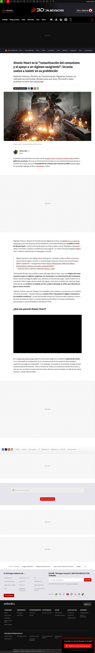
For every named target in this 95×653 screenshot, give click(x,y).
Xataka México (8, 636)
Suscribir (87, 580)
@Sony (49, 264)
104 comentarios (21, 88)
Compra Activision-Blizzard (39, 589)
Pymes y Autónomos (83, 616)
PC (39, 449)
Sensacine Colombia (32, 639)
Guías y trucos (14, 20)
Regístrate (85, 10)
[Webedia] (9, 604)
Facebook (29, 88)
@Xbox (72, 264)
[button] (24, 151)
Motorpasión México (58, 636)
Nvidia (43, 50)
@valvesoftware (21, 266)
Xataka (6, 613)
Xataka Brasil (7, 639)
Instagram (71, 593)
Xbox (80, 50)
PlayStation (73, 50)
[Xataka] (1, 1)
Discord (79, 593)
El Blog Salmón (84, 613)
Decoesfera (71, 615)
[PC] (51, 20)
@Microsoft (65, 264)
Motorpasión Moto (60, 615)
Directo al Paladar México (47, 636)
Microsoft (76, 246)
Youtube (67, 593)
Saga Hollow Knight (9, 585)
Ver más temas (9, 595)
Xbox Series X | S (24, 578)
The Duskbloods (29, 50)
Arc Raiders (51, 50)
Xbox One (63, 449)
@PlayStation (56, 264)
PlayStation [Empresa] (22, 589)
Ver (48, 499)
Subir (86, 604)
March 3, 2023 (50, 269)
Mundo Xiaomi (8, 624)
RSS (75, 593)
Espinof (32, 615)
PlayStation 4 (45, 449)
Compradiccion (72, 618)
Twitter (32, 88)
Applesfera (7, 618)
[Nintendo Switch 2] (66, 20)
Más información (49, 651)
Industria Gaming (9, 581)
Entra (79, 10)
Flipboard (35, 88)
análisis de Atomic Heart (25, 359)
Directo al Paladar (47, 613)
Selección (30, 20)
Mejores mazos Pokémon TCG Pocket (63, 566)
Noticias (24, 449)
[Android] (71, 20)
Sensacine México (34, 636)
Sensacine (32, 613)
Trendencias (71, 613)
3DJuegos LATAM (21, 636)
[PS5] (56, 20)
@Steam (30, 266)
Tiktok (82, 593)
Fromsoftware (88, 50)
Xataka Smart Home (8, 621)
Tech (37, 20)
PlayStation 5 (54, 449)
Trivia (23, 20)
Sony (5, 588)
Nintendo (65, 50)
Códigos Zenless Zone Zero (43, 566)
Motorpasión (58, 613)
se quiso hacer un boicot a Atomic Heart (59, 158)
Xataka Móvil (7, 615)
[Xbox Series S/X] (61, 20)
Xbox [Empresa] (38, 585)
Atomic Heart (75, 164)
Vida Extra (20, 615)
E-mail (38, 88)
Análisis (5, 20)
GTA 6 (37, 50)
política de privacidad (72, 584)
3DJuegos (47, 10)
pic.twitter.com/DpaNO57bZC (44, 266)
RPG (21, 50)
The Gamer (46, 281)
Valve (58, 50)
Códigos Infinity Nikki (27, 566)
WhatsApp (56, 593)
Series (44, 20)
